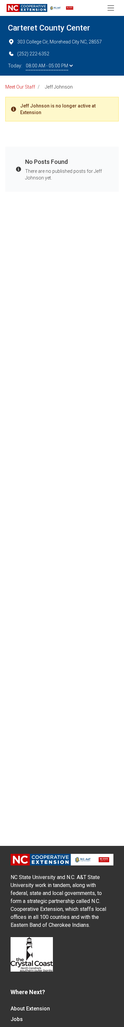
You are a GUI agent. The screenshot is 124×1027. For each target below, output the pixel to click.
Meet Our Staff (20, 87)
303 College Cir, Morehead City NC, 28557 (59, 41)
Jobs (17, 1019)
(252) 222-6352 (33, 53)
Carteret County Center (49, 28)
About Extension (30, 1008)
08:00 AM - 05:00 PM (47, 65)
